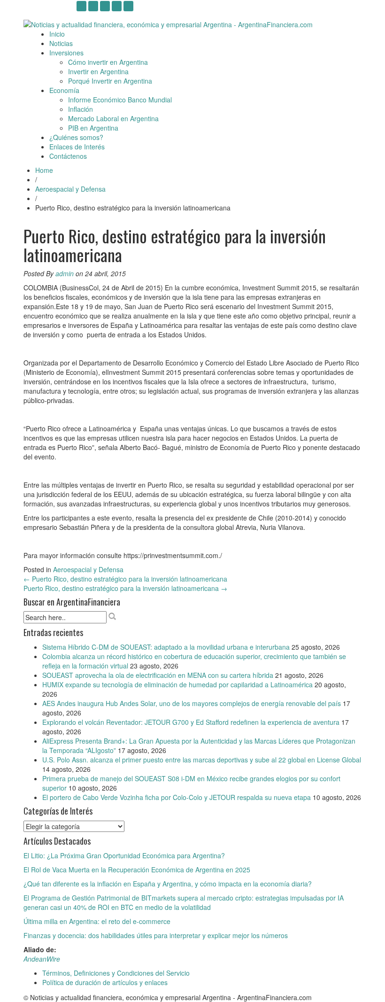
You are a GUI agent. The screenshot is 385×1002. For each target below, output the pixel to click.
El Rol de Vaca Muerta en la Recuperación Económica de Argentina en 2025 (136, 869)
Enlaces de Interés (77, 146)
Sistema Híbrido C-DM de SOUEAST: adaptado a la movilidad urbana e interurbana (166, 647)
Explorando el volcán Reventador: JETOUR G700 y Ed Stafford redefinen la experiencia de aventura (190, 722)
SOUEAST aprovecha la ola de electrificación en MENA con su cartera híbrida (157, 675)
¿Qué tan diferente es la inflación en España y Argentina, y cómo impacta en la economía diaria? (167, 883)
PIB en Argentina (93, 127)
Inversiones (66, 52)
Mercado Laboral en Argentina (113, 118)
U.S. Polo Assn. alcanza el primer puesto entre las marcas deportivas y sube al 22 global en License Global (201, 759)
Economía (64, 90)
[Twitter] (117, 6)
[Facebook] (128, 6)
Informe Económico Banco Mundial (120, 99)
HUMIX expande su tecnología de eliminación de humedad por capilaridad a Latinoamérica (177, 684)
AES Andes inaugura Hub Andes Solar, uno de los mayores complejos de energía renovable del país (191, 703)
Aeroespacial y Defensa (70, 189)
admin (64, 273)
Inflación (80, 109)
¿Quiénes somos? (76, 137)
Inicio (57, 34)
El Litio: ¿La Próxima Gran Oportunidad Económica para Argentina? (124, 855)
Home (44, 170)
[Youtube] (93, 6)
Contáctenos (68, 156)
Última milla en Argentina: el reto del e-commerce (96, 921)
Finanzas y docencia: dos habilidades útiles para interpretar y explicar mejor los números (155, 935)
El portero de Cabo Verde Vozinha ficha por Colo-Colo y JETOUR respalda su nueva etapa (176, 797)
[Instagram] (81, 6)
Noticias (61, 43)
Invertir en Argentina (98, 71)
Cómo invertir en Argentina (108, 62)
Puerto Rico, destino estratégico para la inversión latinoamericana (125, 578)
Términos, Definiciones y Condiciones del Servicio (116, 973)
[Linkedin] (105, 6)
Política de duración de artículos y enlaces (105, 982)
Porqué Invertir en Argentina (110, 80)
